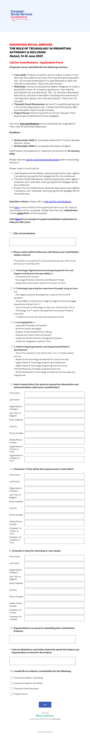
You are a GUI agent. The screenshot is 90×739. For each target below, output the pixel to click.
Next (45, 704)
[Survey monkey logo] (45, 715)
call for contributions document (43, 159)
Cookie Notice (48, 732)
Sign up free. (57, 719)
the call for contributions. (57, 201)
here (17, 207)
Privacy (40, 732)
